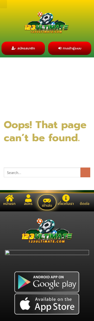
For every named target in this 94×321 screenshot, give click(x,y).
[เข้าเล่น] (47, 200)
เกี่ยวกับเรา (66, 203)
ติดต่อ (84, 203)
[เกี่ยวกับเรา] (66, 198)
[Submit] (85, 172)
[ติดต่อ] (84, 198)
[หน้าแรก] (9, 198)
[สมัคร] (28, 198)
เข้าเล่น (47, 205)
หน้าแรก (9, 203)
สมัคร (28, 203)
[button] (3, 4)
